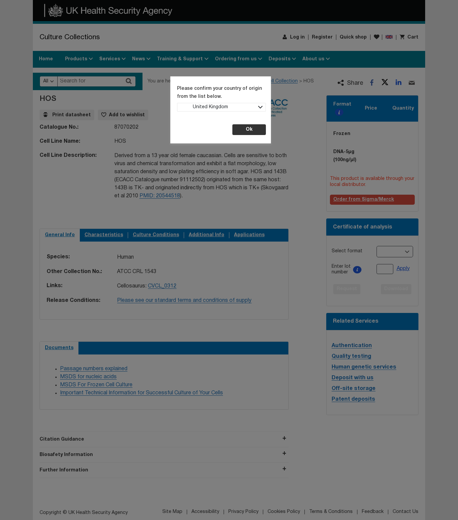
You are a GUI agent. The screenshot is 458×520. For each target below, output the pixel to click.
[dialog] (229, 260)
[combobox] (221, 107)
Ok (249, 129)
